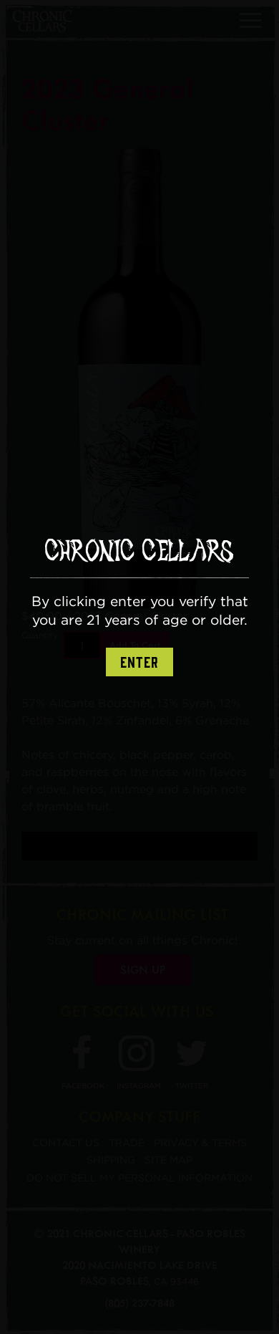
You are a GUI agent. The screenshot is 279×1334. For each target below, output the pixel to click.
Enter (139, 663)
